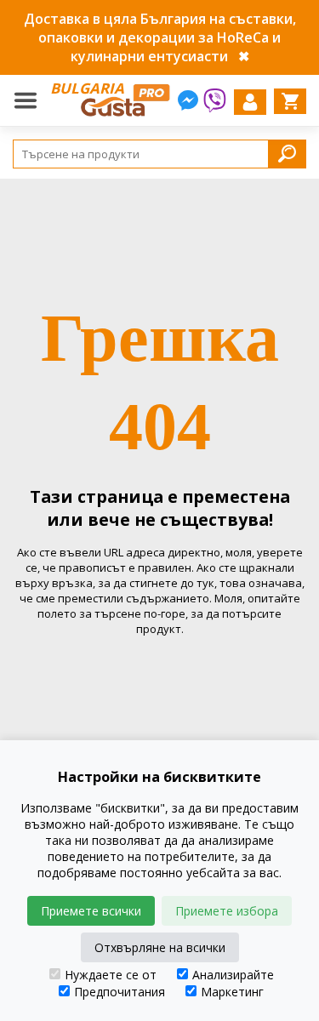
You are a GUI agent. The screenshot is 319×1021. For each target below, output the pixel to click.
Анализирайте (233, 975)
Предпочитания (119, 992)
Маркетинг (232, 992)
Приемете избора (226, 911)
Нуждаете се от (111, 975)
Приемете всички (91, 911)
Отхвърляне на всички (159, 947)
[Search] (287, 154)
